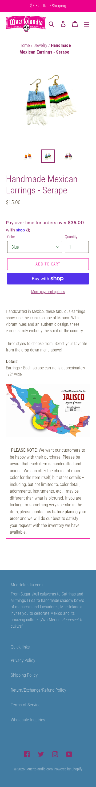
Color (11, 236)
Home (25, 45)
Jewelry (41, 45)
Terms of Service (26, 704)
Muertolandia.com (39, 769)
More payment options (48, 291)
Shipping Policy (24, 675)
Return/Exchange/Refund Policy (38, 690)
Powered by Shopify (68, 769)
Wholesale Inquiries (28, 719)
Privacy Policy (23, 660)
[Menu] (87, 24)
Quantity (71, 236)
